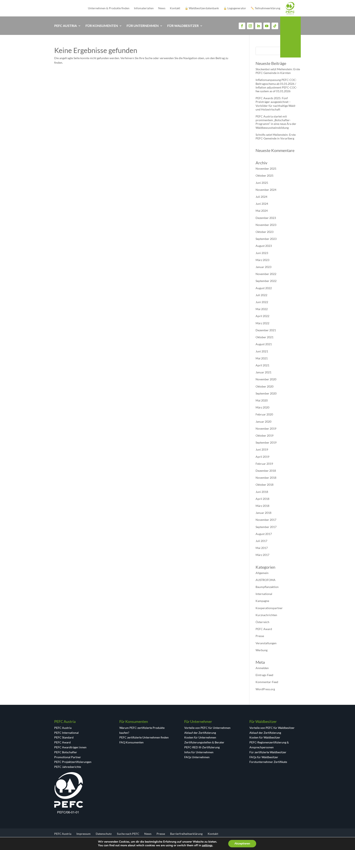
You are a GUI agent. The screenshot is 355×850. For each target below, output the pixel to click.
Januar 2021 (263, 372)
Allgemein (262, 573)
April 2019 (262, 456)
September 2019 (266, 442)
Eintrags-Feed (264, 675)
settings (207, 845)
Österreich (262, 622)
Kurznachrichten (266, 615)
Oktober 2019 (264, 435)
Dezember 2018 (266, 470)
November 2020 (266, 379)
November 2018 (266, 477)
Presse (260, 636)
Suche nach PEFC (128, 833)
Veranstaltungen (266, 643)
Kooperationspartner (269, 608)
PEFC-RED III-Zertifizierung (202, 747)
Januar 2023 (263, 267)
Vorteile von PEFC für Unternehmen (207, 727)
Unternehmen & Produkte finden (108, 8)
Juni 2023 (262, 253)
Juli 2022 (261, 295)
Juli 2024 (261, 196)
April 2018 (262, 498)
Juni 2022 (262, 302)
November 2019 (266, 428)
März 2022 (262, 323)
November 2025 (266, 168)
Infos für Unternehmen (198, 752)
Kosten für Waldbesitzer (264, 737)
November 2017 (266, 519)
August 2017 (264, 534)
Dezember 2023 (266, 218)
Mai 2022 (262, 309)
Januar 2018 (263, 512)
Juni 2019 (262, 449)
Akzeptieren (242, 843)
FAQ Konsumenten (131, 742)
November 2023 (266, 225)
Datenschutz (104, 833)
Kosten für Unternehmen (200, 737)
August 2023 (264, 245)
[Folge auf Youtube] (266, 26)
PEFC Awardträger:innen (70, 747)
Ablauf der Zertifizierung (200, 732)
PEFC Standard (64, 737)
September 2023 (266, 238)
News (161, 8)
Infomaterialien (144, 8)
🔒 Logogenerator (234, 8)
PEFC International (66, 732)
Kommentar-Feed (267, 682)
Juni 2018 (262, 491)
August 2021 (264, 344)
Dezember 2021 (266, 330)
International (264, 594)
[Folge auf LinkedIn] (258, 26)
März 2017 (262, 555)
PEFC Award (264, 629)
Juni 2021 (262, 351)
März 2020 (262, 407)
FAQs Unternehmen (197, 757)
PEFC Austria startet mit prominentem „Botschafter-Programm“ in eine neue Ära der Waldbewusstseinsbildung (276, 122)
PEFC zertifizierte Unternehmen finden (144, 737)
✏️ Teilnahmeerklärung (265, 8)
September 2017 (266, 527)
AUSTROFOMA (265, 580)
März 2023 (262, 260)
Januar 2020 (263, 421)
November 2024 (266, 189)
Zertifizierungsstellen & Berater (204, 742)
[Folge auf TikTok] (275, 26)
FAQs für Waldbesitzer (263, 757)
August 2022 (264, 288)
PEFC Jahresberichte (67, 766)
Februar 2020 (264, 414)
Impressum (83, 833)
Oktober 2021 (264, 337)
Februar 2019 (264, 463)
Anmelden (262, 668)
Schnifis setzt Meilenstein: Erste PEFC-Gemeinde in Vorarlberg (276, 136)
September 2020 (266, 393)
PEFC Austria (65, 26)
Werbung (261, 650)
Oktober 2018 (264, 484)
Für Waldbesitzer (183, 26)
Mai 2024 (262, 210)
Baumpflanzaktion (267, 587)
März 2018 (262, 505)
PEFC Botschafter (65, 752)
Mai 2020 (262, 400)
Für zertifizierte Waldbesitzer (267, 752)
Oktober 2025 (264, 175)
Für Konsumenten (101, 26)
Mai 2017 (262, 548)
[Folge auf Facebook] (242, 26)
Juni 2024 (262, 203)
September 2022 (266, 281)
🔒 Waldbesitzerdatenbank (202, 8)
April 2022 (262, 316)
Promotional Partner (67, 757)
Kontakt (175, 8)
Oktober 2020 (264, 386)
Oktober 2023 (264, 231)
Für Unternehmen (143, 26)
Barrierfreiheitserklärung (186, 833)
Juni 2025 (262, 182)
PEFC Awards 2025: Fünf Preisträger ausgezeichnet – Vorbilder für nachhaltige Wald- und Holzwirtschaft (276, 103)
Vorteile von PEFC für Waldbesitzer (272, 727)
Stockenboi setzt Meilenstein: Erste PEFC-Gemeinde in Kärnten (278, 71)
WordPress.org (265, 689)
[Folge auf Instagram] (250, 26)
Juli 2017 (261, 541)
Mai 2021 (262, 358)
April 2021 (262, 365)
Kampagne (262, 601)
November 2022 (266, 274)
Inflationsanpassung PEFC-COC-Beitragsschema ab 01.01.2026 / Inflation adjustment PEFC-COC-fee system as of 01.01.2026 (276, 85)
